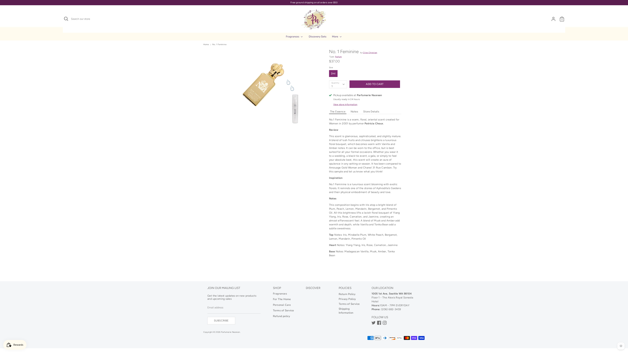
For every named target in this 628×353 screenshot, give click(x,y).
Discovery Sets (317, 36)
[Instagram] (385, 323)
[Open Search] (66, 19)
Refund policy (281, 316)
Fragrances (293, 36)
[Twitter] (373, 323)
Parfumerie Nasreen (230, 332)
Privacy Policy (347, 299)
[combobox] (338, 84)
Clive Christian (370, 52)
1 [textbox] (332, 86)
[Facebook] (379, 323)
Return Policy (347, 294)
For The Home (282, 299)
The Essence (337, 111)
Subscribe (221, 320)
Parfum (338, 57)
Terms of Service (283, 310)
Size (331, 67)
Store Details (371, 111)
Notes (354, 111)
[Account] (553, 17)
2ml (333, 73)
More (335, 36)
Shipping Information (346, 311)
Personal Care (282, 305)
